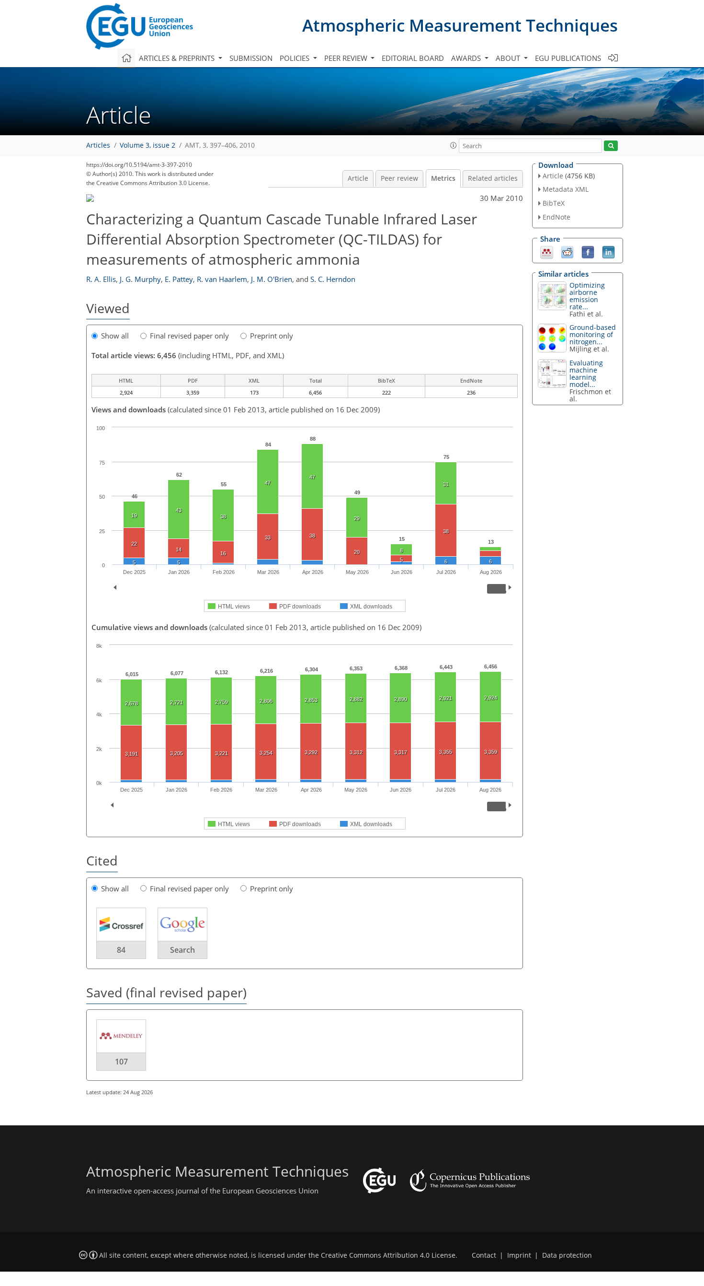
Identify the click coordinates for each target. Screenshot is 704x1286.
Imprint (519, 1255)
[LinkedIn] (608, 251)
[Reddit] (567, 251)
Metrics (443, 178)
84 (121, 950)
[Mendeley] (546, 251)
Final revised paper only (189, 335)
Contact (484, 1255)
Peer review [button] (346, 58)
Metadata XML (566, 189)
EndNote (556, 217)
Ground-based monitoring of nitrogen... (592, 334)
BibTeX (554, 203)
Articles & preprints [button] (177, 58)
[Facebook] (587, 251)
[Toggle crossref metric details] (121, 924)
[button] (453, 145)
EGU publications (568, 58)
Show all (115, 335)
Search (182, 950)
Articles (98, 145)
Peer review (399, 178)
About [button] (509, 58)
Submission (251, 58)
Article (358, 178)
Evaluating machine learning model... (586, 373)
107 (121, 1061)
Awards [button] (467, 58)
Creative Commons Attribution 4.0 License (388, 1255)
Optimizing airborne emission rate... (587, 296)
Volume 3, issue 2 (147, 145)
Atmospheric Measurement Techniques (460, 25)
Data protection (567, 1255)
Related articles (493, 178)
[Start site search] (611, 146)
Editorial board (413, 58)
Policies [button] (295, 58)
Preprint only (271, 335)
